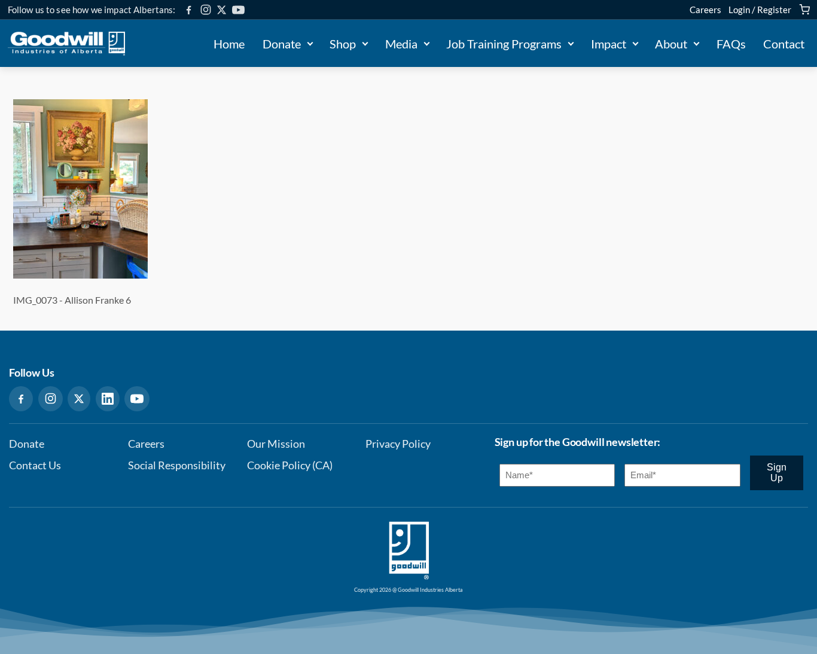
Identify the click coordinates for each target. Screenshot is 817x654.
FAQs (731, 43)
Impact (608, 43)
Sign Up (776, 472)
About (671, 43)
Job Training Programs (504, 43)
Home (229, 43)
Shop (343, 43)
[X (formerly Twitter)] (222, 10)
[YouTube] (238, 10)
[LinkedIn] (108, 398)
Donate (282, 43)
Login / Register (759, 9)
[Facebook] (188, 10)
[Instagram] (206, 10)
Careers (705, 9)
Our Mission (276, 444)
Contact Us (35, 465)
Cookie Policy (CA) (290, 465)
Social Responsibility (176, 465)
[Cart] (804, 9)
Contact (783, 43)
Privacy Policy (398, 444)
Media (401, 43)
